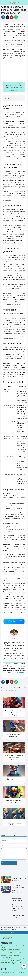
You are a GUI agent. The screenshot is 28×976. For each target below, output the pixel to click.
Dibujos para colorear (12, 954)
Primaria (7, 960)
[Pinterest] (12, 17)
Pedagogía (19, 959)
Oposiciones (10, 959)
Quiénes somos (9, 974)
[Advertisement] (14, 70)
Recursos (11, 962)
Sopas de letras (12, 964)
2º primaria (4, 946)
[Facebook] (3, 17)
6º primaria (4, 948)
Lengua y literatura (6, 958)
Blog (23, 949)
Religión (17, 962)
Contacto (4, 972)
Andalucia (17, 949)
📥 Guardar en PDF (14, 621)
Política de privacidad (14, 972)
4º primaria (19, 946)
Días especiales (11, 952)
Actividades (10, 949)
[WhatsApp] (16, 17)
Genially (10, 955)
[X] (7, 17)
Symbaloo (20, 964)
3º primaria (11, 946)
